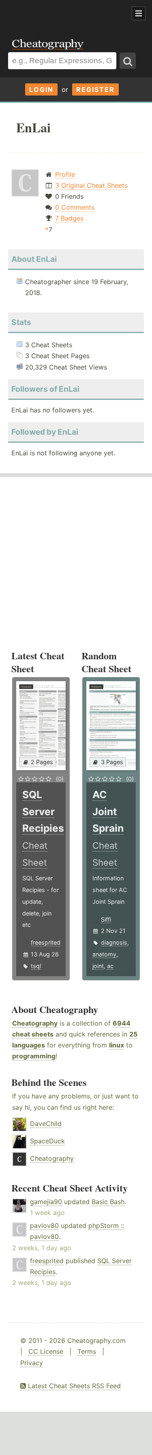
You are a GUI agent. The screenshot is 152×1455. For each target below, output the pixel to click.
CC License (45, 1351)
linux (116, 1045)
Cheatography (35, 1023)
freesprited (45, 942)
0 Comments (74, 207)
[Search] (128, 61)
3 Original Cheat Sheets (91, 185)
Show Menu (139, 13)
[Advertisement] (65, 14)
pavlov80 (44, 1225)
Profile (65, 174)
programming (34, 1056)
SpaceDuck (47, 1141)
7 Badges (69, 218)
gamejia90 (46, 1202)
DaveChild (46, 1123)
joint (98, 965)
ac (110, 965)
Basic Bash (108, 1202)
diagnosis (114, 942)
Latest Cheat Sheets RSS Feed (73, 1386)
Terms (86, 1351)
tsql (36, 965)
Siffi (106, 919)
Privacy (31, 1363)
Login (41, 89)
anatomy (104, 954)
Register (95, 89)
